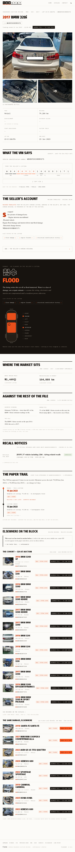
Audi (35, 843)
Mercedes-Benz (24, 843)
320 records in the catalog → (14, 712)
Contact (65, 3)
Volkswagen (48, 843)
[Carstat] (12, 3)
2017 (38, 12)
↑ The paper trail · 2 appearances (17, 544)
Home (50, 3)
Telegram (64, 847)
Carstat (5, 847)
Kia (17, 843)
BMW (27, 12)
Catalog (57, 3)
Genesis (41, 843)
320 (32, 12)
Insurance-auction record (13, 12)
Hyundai (11, 843)
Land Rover (57, 843)
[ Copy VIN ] (37, 181)
